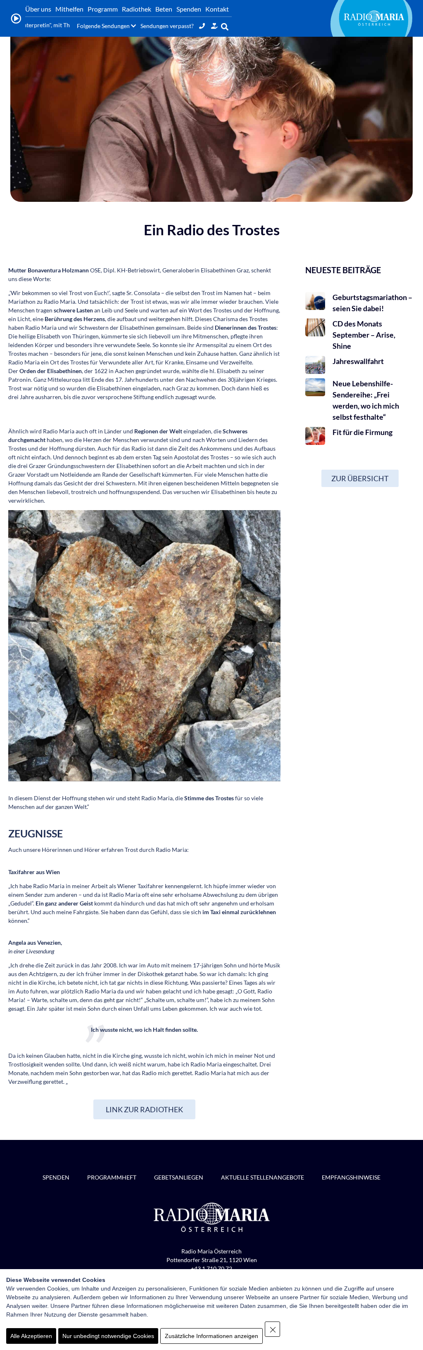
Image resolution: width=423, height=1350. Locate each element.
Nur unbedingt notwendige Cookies (108, 1336)
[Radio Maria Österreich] (374, 18)
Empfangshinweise (351, 1177)
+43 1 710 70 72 (211, 1268)
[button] (225, 26)
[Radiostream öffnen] (16, 18)
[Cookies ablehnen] (272, 1329)
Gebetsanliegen (178, 1177)
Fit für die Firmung (362, 432)
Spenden (56, 1177)
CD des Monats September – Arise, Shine (364, 334)
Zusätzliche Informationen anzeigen (211, 1336)
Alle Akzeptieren (31, 1336)
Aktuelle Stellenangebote (262, 1177)
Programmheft (111, 1177)
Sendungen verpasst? (167, 25)
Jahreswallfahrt (358, 361)
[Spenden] (214, 25)
